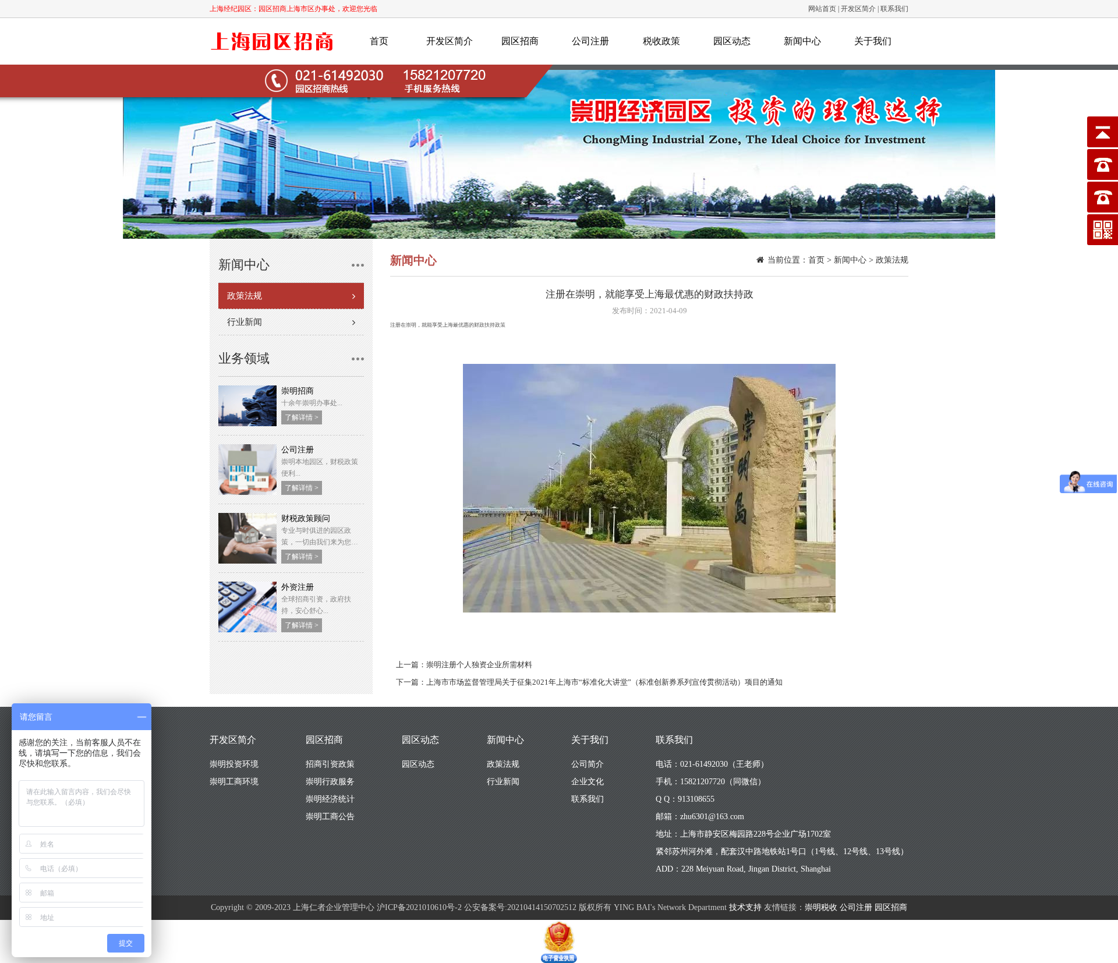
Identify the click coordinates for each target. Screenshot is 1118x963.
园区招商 (520, 41)
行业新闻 (244, 322)
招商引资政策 (330, 764)
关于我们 (872, 41)
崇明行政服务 (330, 781)
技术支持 (745, 907)
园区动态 (732, 41)
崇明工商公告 (330, 816)
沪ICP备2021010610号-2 (419, 907)
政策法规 (244, 295)
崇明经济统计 (330, 799)
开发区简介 (858, 9)
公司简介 (587, 764)
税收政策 (661, 41)
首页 (379, 41)
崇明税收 (821, 907)
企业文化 (587, 781)
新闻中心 (802, 41)
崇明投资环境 (234, 764)
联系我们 (894, 9)
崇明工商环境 (234, 781)
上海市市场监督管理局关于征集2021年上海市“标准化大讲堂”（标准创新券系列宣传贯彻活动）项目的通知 (604, 682)
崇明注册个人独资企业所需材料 (479, 664)
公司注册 (590, 41)
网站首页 (822, 9)
